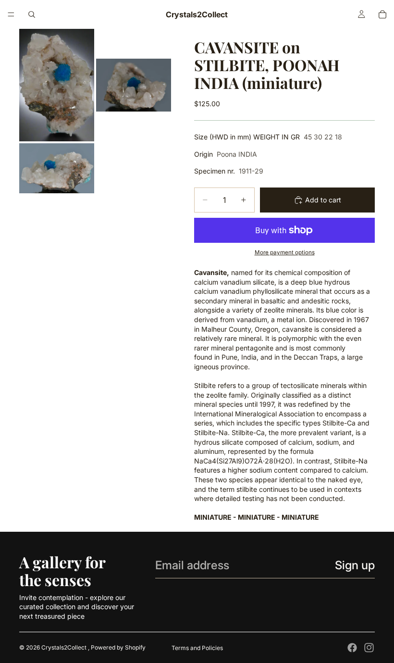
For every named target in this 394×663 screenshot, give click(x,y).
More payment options (285, 252)
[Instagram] (369, 647)
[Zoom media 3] (56, 168)
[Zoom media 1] (56, 85)
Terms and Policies (197, 647)
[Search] (31, 14)
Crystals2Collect (64, 647)
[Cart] (382, 14)
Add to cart (323, 200)
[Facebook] (352, 647)
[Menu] (11, 14)
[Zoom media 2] (133, 85)
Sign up (355, 565)
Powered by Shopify (118, 647)
